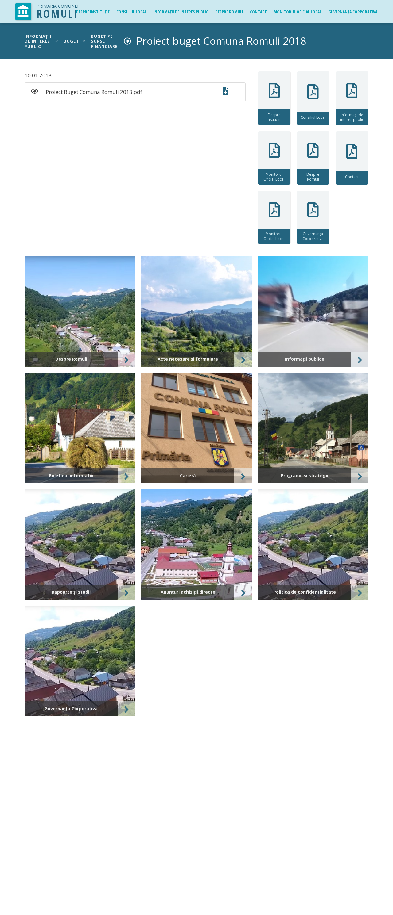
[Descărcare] (229, 92)
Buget (71, 41)
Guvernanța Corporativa (353, 12)
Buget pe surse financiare (104, 41)
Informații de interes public (180, 12)
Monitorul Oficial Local (297, 12)
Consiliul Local (131, 12)
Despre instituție (93, 12)
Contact (258, 12)
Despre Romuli (229, 12)
